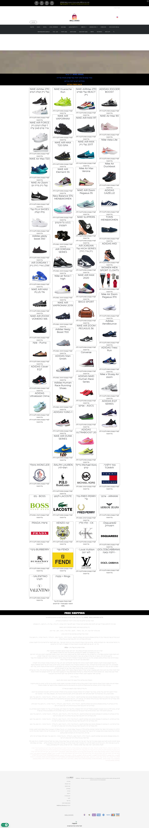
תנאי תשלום (67, 786)
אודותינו (68, 781)
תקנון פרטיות (67, 795)
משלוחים (68, 788)
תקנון (69, 798)
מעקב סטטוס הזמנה (66, 803)
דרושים (68, 793)
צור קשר (68, 800)
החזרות (68, 791)
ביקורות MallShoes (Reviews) (63, 805)
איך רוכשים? (67, 783)
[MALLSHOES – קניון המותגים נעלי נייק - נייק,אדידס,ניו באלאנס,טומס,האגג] (74, 17)
